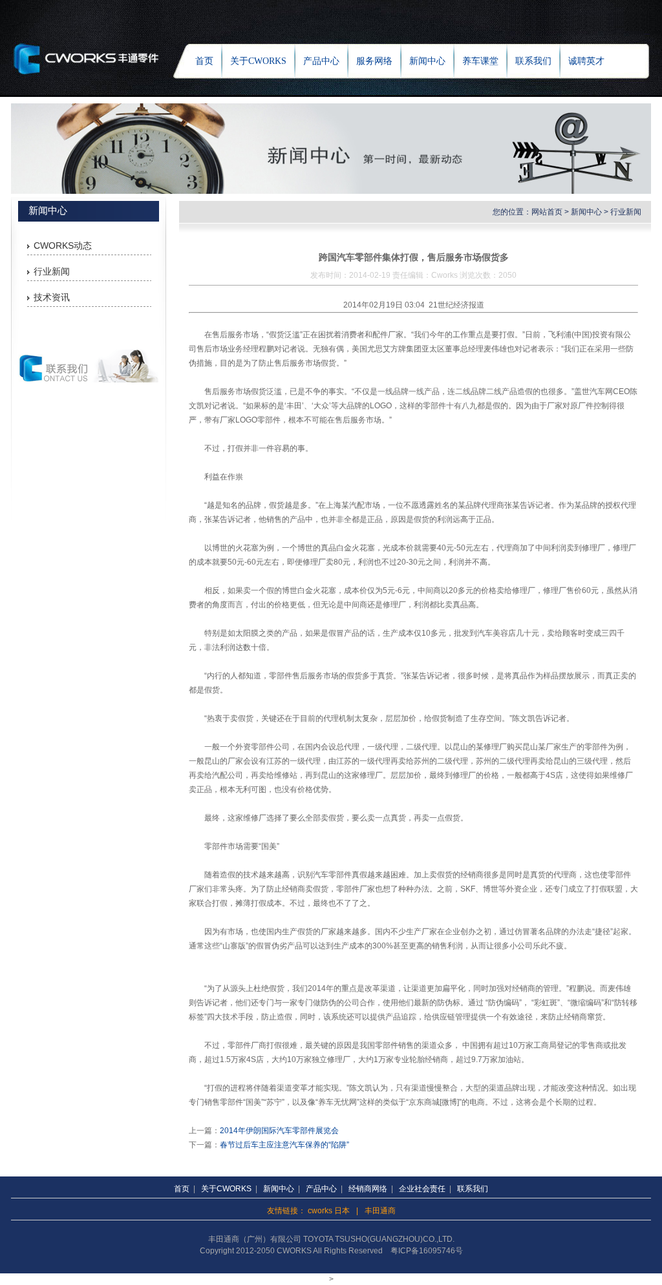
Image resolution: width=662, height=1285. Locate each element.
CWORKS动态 (63, 245)
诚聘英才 (586, 61)
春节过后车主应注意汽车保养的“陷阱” (284, 1144)
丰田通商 (380, 1210)
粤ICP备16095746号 (426, 1250)
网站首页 (546, 211)
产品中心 (321, 61)
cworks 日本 (329, 1210)
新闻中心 (427, 61)
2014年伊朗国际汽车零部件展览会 (279, 1130)
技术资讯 (52, 297)
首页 (204, 61)
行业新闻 (52, 271)
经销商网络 (367, 1188)
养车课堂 (480, 61)
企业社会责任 (422, 1188)
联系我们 (533, 61)
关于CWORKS (258, 61)
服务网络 (374, 61)
